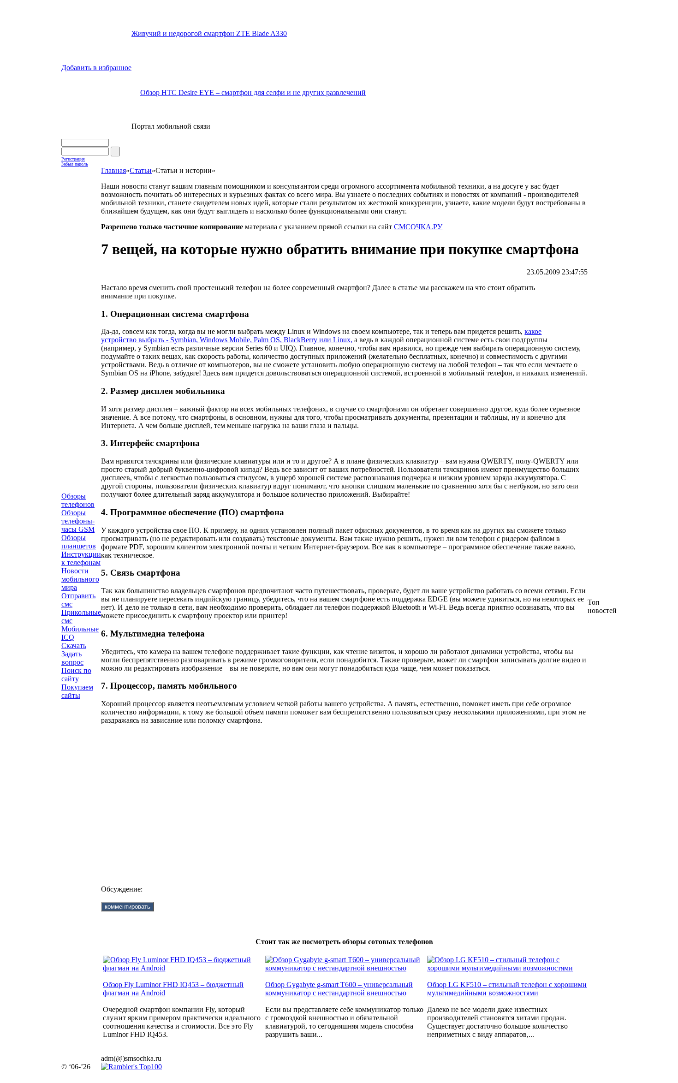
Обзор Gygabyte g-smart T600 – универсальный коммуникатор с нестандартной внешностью (339, 989)
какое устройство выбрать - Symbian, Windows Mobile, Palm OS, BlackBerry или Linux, (321, 335)
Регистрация (73, 158)
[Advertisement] (340, 797)
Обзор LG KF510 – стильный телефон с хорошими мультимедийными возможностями (507, 989)
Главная (113, 170)
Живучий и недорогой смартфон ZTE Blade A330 (209, 33)
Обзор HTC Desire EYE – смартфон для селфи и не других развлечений (253, 92)
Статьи (141, 170)
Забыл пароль (74, 164)
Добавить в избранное (96, 67)
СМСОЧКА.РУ (418, 227)
